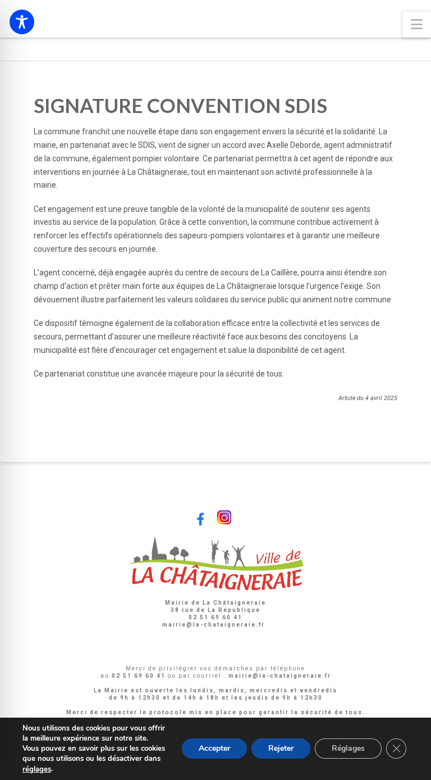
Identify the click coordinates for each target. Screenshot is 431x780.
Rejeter (281, 748)
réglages (36, 769)
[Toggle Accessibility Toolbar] (21, 21)
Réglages (348, 748)
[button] (416, 24)
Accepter (214, 748)
